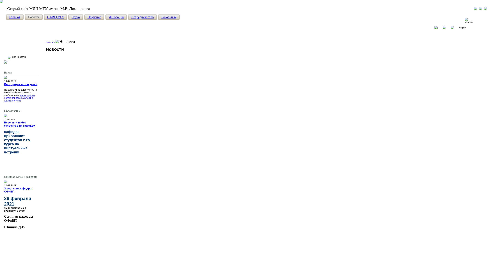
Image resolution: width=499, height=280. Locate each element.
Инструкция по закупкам (20, 84)
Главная (14, 17)
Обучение (94, 17)
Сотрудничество (142, 17)
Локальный (168, 17)
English (462, 27)
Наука (76, 17)
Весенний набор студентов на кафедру (19, 124)
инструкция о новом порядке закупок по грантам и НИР (19, 98)
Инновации (116, 17)
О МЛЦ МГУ (55, 17)
